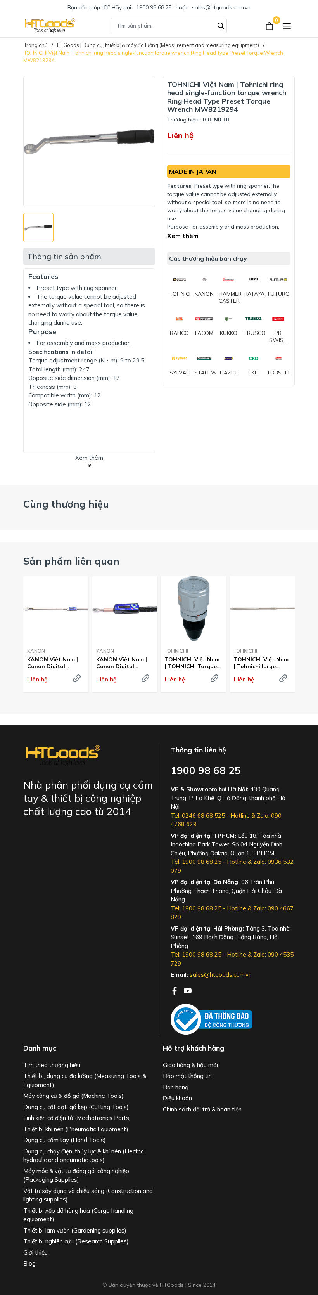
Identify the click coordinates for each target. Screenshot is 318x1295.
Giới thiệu (35, 1252)
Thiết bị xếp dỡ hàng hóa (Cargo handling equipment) (78, 1215)
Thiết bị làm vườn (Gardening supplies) (74, 1230)
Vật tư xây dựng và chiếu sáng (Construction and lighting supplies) (88, 1195)
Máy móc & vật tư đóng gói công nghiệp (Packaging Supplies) (76, 1175)
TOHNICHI (176, 651)
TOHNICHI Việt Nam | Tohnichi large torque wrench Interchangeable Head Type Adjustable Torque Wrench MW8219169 (261, 663)
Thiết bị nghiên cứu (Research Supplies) (76, 1241)
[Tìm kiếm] (221, 25)
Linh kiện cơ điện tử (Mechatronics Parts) (77, 1118)
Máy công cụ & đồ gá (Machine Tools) (73, 1095)
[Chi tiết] (77, 678)
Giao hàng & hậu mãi (190, 1065)
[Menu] (287, 26)
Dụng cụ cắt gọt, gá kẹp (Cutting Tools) (76, 1107)
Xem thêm (183, 235)
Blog (29, 1263)
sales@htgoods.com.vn (221, 7)
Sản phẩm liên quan (71, 561)
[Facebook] (175, 990)
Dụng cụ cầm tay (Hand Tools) (64, 1140)
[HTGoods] (49, 25)
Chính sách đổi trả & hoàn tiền (202, 1109)
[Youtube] (188, 990)
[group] (89, 141)
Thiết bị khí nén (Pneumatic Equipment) (75, 1129)
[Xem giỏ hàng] (270, 25)
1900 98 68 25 (154, 7)
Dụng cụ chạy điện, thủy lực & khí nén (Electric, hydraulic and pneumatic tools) (84, 1156)
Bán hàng (175, 1087)
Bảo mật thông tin (187, 1076)
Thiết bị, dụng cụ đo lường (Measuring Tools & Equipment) (84, 1080)
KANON (36, 651)
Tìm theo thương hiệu (51, 1065)
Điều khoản (177, 1098)
